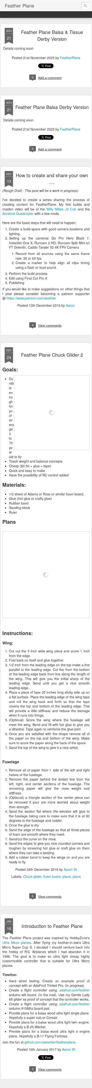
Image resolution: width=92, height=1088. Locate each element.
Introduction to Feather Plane (52, 926)
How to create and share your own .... (52, 178)
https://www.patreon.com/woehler (31, 298)
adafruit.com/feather (74, 990)
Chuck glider (32, 876)
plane (67, 876)
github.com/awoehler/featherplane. (50, 1042)
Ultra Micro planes (16, 942)
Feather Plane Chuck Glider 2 (52, 354)
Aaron (70, 305)
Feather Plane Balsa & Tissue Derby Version (52, 35)
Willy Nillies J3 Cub (61, 209)
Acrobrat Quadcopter (18, 213)
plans (77, 876)
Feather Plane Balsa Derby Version (52, 107)
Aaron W (70, 869)
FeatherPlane (70, 57)
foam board (52, 876)
